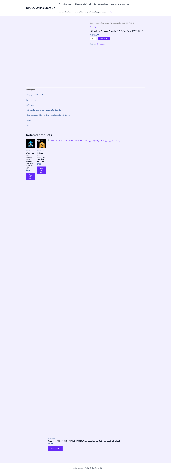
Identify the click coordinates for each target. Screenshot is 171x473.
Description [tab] (30, 90)
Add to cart (104, 38)
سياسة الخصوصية (65, 12)
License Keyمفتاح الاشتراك (120, 4)
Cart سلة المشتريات (101, 4)
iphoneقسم (94, 27)
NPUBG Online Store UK (40, 7)
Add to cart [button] (30, 176)
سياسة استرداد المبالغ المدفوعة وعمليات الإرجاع (90, 12)
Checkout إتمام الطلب (83, 4)
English (110, 12)
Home (92, 23)
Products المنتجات (65, 4)
